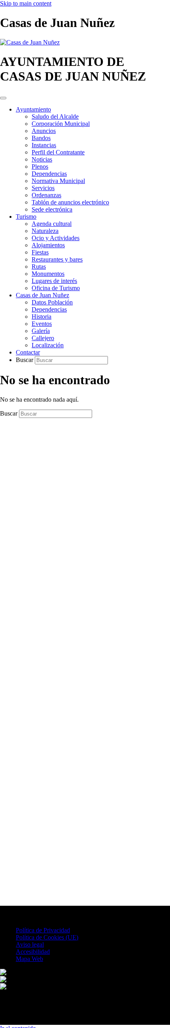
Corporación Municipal (61, 123)
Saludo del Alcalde (55, 116)
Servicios (43, 188)
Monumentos (48, 273)
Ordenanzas (46, 195)
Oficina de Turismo (56, 288)
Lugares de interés (54, 280)
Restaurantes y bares (57, 259)
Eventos (42, 323)
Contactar (28, 352)
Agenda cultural (52, 223)
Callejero (43, 338)
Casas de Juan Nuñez (42, 295)
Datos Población (52, 302)
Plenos (40, 166)
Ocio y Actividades (55, 238)
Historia (41, 316)
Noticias (42, 159)
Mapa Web (29, 958)
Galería (41, 330)
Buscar (25, 359)
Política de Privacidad (43, 930)
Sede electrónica (52, 209)
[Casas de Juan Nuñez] (30, 42)
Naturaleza (45, 230)
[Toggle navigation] (3, 98)
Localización (48, 345)
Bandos (41, 138)
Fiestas (40, 252)
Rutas (39, 266)
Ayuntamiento (33, 109)
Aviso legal (30, 944)
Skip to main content (25, 3)
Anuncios (44, 130)
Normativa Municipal (58, 180)
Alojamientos (48, 245)
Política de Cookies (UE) (47, 937)
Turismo (26, 216)
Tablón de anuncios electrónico (70, 202)
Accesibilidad (33, 951)
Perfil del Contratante (58, 152)
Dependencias (49, 173)
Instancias (44, 145)
